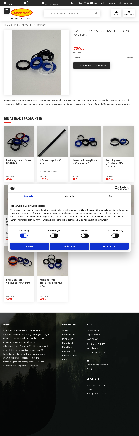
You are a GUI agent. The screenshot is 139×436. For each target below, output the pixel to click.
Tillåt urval (69, 246)
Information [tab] (69, 196)
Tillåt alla (109, 246)
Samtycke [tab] (29, 196)
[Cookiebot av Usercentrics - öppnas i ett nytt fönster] (117, 188)
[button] (6, 11)
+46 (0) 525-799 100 (81, 3)
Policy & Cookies (70, 351)
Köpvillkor (67, 347)
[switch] (54, 235)
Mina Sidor (67, 338)
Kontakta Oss (68, 334)
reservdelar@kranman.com (104, 3)
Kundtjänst (67, 343)
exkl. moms (128, 3)
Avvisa (30, 246)
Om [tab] (110, 196)
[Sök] (96, 13)
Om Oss (66, 330)
